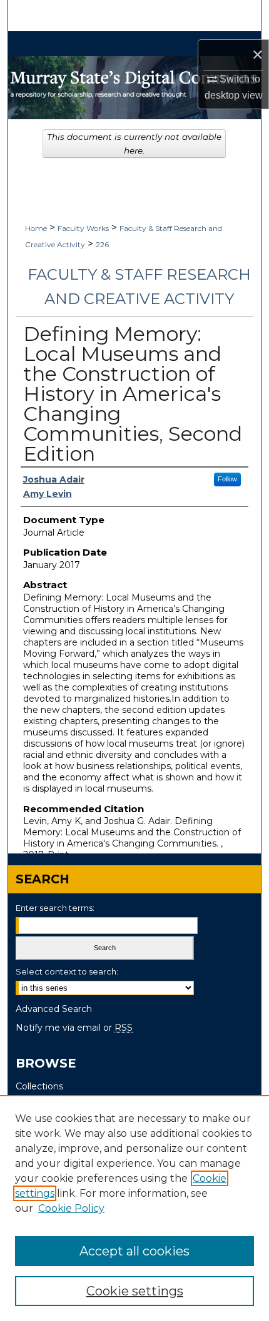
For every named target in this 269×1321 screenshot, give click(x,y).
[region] (134, 1208)
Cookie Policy (71, 1208)
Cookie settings (134, 1291)
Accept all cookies (134, 1251)
